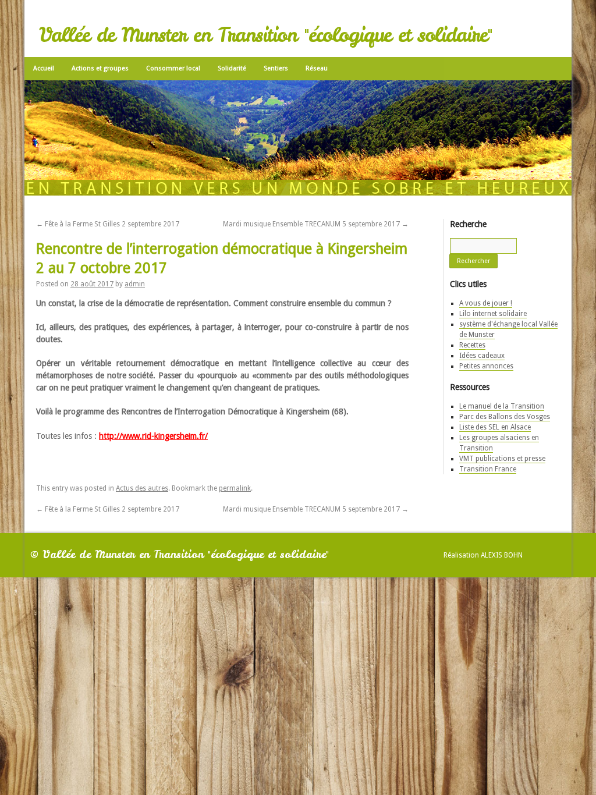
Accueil (43, 67)
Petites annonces (486, 363)
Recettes (472, 342)
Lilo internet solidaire (493, 311)
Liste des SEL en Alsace (495, 424)
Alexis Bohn (502, 552)
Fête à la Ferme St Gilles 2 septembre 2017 (107, 221)
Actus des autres (142, 485)
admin (135, 281)
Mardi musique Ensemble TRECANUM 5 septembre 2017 (316, 221)
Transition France (487, 466)
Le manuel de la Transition (501, 403)
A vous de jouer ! (485, 300)
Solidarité (232, 67)
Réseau (317, 67)
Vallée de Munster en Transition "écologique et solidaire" (265, 35)
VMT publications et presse (502, 456)
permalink (235, 485)
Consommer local (173, 67)
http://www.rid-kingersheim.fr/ (153, 433)
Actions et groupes (100, 67)
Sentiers (276, 67)
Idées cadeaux (482, 353)
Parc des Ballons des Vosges (504, 414)
